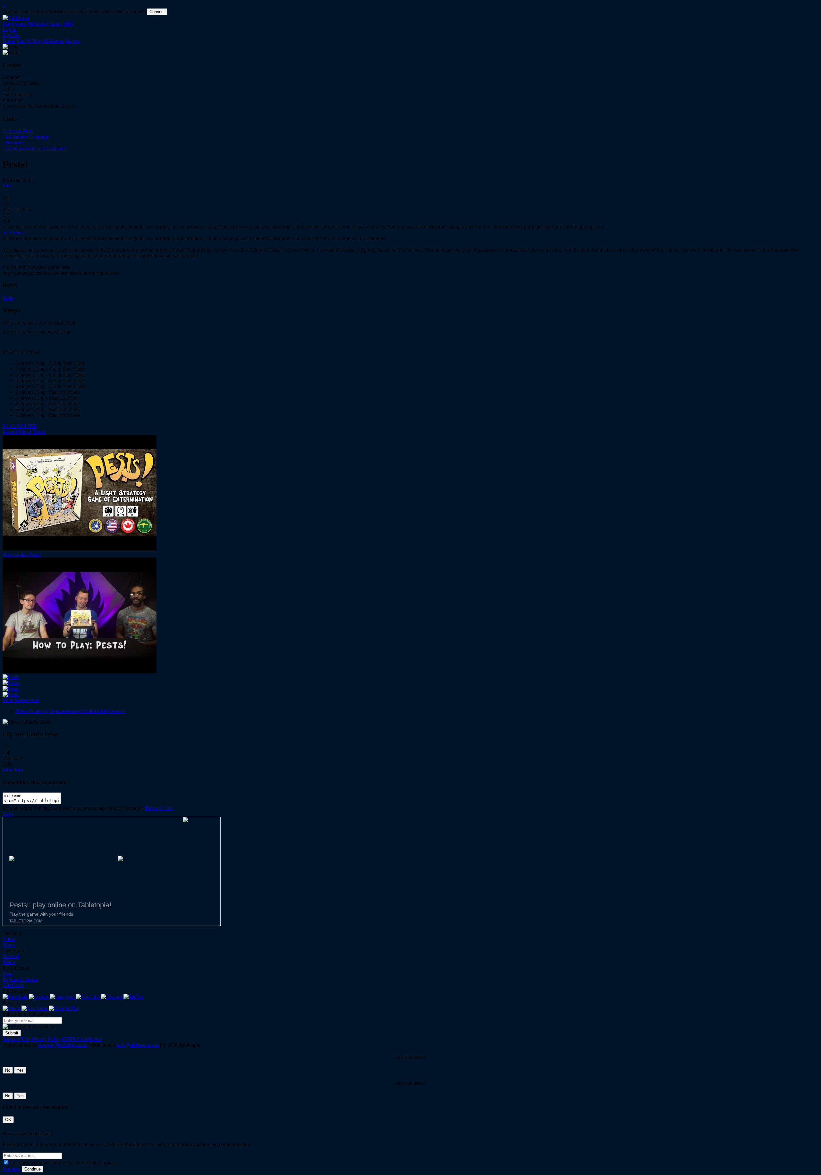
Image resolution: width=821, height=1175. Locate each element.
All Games (53, 41)
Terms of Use (158, 808)
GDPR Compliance (82, 1039)
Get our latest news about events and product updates (64, 1162)
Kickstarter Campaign (26, 137)
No (7, 1070)
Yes (20, 1070)
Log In (9, 29)
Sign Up (11, 35)
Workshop (37, 23)
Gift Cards (13, 985)
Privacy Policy (46, 1039)
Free (7, 185)
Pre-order (14, 142)
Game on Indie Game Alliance (35, 148)
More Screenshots (21, 700)
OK (8, 1119)
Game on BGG (18, 131)
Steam (9, 962)
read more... (15, 232)
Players (72, 41)
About (55, 23)
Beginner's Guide (20, 979)
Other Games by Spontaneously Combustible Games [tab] (70, 711)
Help (68, 23)
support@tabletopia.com (63, 1045)
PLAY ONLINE (20, 426)
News (8, 944)
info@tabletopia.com (137, 1045)
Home (9, 41)
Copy (8, 813)
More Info (13, 770)
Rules (8, 297)
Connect (157, 11)
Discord (11, 956)
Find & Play (28, 41)
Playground (14, 23)
